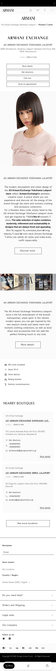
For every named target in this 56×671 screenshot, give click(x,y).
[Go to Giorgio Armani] (30, 10)
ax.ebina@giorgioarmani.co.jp (21, 500)
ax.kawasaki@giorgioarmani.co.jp (22, 451)
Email (6, 552)
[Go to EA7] (45, 10)
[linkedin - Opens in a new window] (9, 638)
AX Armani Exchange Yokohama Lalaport (18, 25)
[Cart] (47, 666)
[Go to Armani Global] (8, 10)
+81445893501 (14, 444)
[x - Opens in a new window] (3, 638)
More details (45, 457)
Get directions (15, 440)
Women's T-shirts (45, 25)
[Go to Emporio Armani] (38, 10)
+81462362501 (14, 496)
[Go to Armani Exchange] (52, 10)
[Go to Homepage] (28, 18)
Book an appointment (27, 84)
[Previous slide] (1, 3)
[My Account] (28, 666)
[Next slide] (54, 3)
